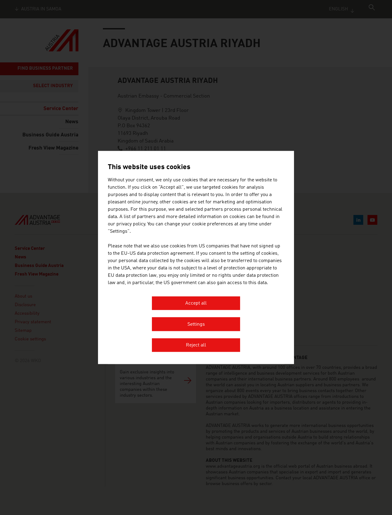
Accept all (196, 303)
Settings (196, 324)
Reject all (196, 345)
